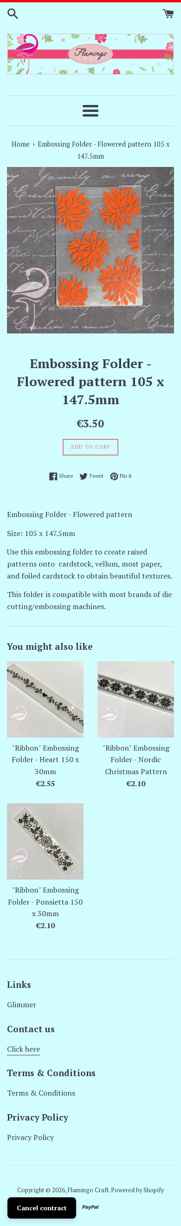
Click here (23, 1049)
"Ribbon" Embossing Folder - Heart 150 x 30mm (45, 759)
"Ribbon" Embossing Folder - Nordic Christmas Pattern (136, 759)
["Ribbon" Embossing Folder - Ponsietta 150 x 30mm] (45, 841)
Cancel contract (42, 1207)
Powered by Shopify (137, 1190)
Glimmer (21, 1004)
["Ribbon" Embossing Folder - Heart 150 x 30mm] (45, 699)
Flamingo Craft (88, 1190)
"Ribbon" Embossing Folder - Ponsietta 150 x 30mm (45, 901)
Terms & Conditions (41, 1093)
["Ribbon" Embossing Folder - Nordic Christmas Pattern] (135, 699)
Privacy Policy (30, 1137)
